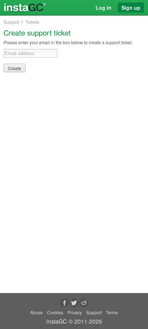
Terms (112, 312)
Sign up (130, 7)
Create (14, 68)
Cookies (55, 312)
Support (11, 22)
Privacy (75, 312)
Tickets (32, 22)
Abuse (36, 312)
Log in (103, 7)
